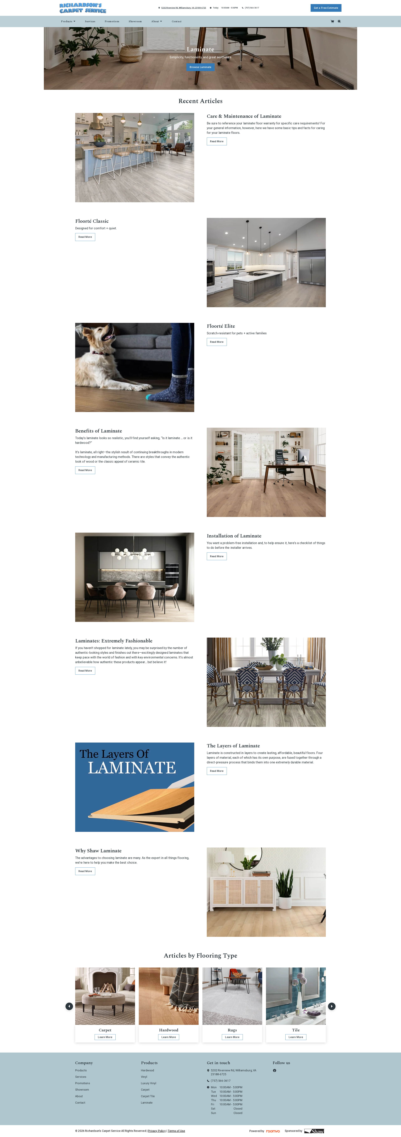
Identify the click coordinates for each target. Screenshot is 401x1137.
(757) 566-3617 (252, 8)
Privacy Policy (157, 1130)
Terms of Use (176, 1130)
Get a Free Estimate (326, 7)
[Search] (339, 21)
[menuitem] (68, 21)
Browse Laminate (200, 67)
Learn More (105, 1037)
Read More (217, 141)
